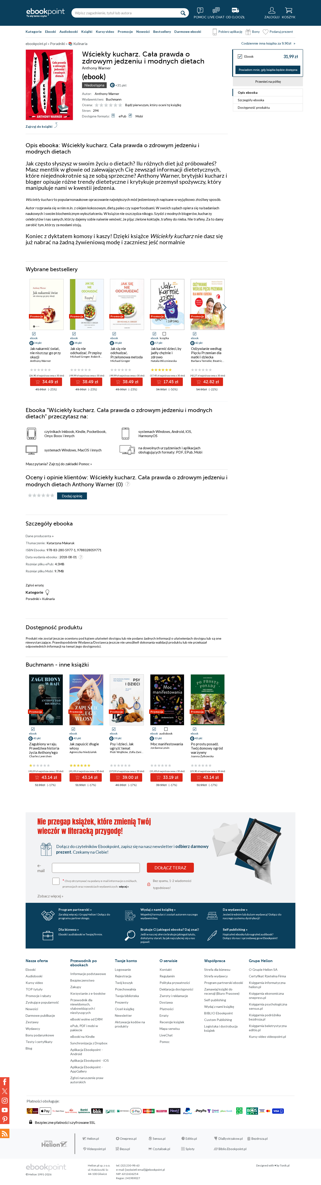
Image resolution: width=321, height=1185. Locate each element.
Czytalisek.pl (161, 1149)
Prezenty (121, 1002)
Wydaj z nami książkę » (158, 909)
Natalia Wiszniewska (164, 361)
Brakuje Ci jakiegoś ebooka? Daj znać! (170, 929)
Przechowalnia (125, 989)
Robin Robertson (101, 356)
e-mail (41, 868)
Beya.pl (125, 1149)
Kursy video (105, 32)
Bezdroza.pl (259, 1138)
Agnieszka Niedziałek (83, 752)
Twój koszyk (124, 983)
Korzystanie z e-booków (88, 993)
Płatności (166, 1009)
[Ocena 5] (115, 105)
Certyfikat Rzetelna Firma (267, 976)
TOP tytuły (34, 989)
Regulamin (167, 976)
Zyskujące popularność (42, 1002)
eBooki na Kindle (82, 1037)
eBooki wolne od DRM (86, 1019)
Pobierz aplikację (230, 32)
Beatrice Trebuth (223, 361)
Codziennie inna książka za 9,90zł (266, 43)
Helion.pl (93, 1138)
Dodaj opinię (72, 496)
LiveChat (166, 1035)
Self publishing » (235, 929)
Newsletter (123, 1015)
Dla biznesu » (69, 929)
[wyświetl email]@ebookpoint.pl (145, 1169)
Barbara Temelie (201, 361)
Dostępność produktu (254, 107)
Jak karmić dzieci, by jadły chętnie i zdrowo (166, 352)
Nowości (143, 32)
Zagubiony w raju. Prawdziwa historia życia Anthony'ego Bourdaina (44, 750)
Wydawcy (33, 1029)
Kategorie (34, 32)
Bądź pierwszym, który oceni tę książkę (153, 105)
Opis (248, 92)
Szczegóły (251, 100)
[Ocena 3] (106, 105)
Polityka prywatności (175, 983)
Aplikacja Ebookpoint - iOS (89, 1060)
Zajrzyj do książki (39, 126)
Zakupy (75, 987)
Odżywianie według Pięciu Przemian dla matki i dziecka (206, 352)
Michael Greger (80, 356)
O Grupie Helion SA (263, 969)
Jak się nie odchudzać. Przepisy (86, 350)
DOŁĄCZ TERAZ (170, 867)
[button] (224, 307)
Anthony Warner (107, 94)
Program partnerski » (75, 909)
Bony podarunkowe (40, 1035)
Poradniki (32, 599)
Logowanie (123, 969)
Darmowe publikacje (40, 1015)
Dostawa (166, 1002)
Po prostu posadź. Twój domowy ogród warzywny (207, 748)
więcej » (124, 886)
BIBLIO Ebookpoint (218, 1013)
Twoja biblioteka (127, 996)
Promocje (125, 32)
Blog (29, 1048)
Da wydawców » (235, 909)
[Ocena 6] (120, 105)
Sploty (190, 1149)
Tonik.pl (285, 1165)
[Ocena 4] (111, 105)
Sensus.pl (159, 1138)
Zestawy (32, 1022)
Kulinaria (48, 599)
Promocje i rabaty (38, 996)
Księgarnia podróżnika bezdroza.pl (265, 1017)
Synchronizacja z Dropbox (88, 1043)
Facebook (4, 1082)
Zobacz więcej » (50, 896)
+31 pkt (121, 85)
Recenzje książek (172, 1022)
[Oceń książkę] (109, 105)
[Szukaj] (183, 13)
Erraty (164, 1015)
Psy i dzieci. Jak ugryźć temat (121, 746)
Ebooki (50, 32)
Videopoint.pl (96, 1149)
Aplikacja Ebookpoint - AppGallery (86, 1069)
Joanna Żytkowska (202, 756)
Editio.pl (191, 1138)
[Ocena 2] (101, 105)
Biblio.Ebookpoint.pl (233, 1149)
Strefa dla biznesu (217, 969)
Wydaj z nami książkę (219, 1007)
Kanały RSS (4, 1133)
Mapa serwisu (170, 1029)
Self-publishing (215, 1000)
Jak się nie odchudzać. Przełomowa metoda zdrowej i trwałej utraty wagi (126, 357)
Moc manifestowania (166, 744)
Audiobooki (68, 32)
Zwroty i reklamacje (174, 996)
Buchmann (113, 99)
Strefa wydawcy (216, 976)
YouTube (4, 1110)
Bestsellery (162, 32)
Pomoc (84, 464)
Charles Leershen (40, 756)
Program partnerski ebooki (223, 983)
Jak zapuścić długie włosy (84, 746)
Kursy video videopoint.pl (267, 1037)
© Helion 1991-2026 (38, 1174)
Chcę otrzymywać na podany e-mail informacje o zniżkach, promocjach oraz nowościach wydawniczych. (100, 883)
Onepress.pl (128, 1138)
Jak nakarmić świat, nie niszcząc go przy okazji (45, 352)
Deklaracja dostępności (176, 989)
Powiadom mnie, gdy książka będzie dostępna (268, 69)
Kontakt (166, 969)
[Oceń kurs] (41, 495)
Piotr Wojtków (119, 752)
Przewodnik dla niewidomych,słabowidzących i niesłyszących (82, 1006)
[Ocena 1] (97, 105)
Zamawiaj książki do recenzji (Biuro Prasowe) (221, 991)
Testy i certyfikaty (39, 1042)
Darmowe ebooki (187, 32)
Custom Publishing (218, 1020)
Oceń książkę (124, 1009)
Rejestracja (123, 976)
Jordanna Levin (159, 748)
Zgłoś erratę (35, 585)
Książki (86, 32)
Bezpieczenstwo (82, 980)
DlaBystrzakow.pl (231, 1138)
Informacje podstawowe (88, 974)
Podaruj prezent (281, 32)
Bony (256, 32)
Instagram (4, 1100)
